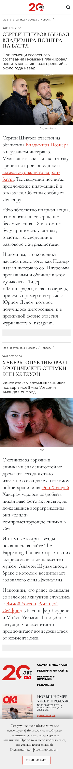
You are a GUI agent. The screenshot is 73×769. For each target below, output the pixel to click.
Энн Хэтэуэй (55, 487)
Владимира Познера (47, 144)
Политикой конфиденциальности (34, 749)
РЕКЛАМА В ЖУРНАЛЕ (46, 678)
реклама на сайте (52, 670)
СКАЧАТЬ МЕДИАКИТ (53, 664)
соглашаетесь (30, 744)
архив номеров (46, 715)
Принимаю (36, 760)
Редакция (45, 684)
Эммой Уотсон (21, 603)
